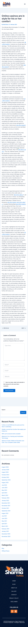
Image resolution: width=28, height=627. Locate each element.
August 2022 (5, 482)
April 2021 (4, 523)
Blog (3, 548)
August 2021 (5, 513)
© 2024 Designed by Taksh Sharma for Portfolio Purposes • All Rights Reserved (14, 622)
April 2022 (4, 492)
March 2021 (5, 526)
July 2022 (4, 485)
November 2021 (6, 505)
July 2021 (4, 516)
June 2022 (4, 487)
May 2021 (4, 521)
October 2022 (5, 477)
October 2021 (5, 508)
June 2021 (4, 518)
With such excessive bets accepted (11, 433)
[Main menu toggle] (24, 4)
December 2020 (6, 534)
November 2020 (6, 536)
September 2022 (6, 480)
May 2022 (4, 490)
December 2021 (6, 503)
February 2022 (5, 498)
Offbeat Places (5, 551)
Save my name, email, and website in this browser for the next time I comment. (13, 384)
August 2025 (5, 472)
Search (3, 409)
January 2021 (5, 531)
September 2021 (6, 510)
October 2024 (5, 474)
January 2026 (5, 469)
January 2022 (5, 500)
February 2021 (5, 529)
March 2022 (5, 495)
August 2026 (5, 467)
